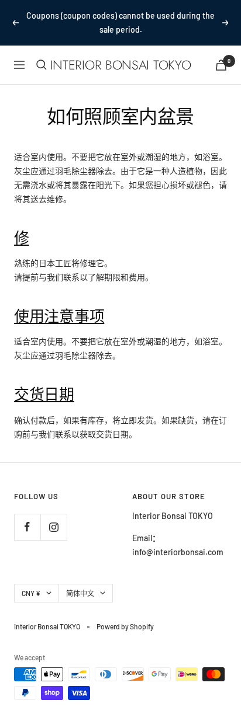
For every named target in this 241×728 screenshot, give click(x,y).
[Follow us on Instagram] (53, 527)
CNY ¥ (31, 593)
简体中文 (80, 593)
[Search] (41, 65)
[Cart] (221, 65)
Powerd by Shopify (125, 626)
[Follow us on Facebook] (27, 527)
